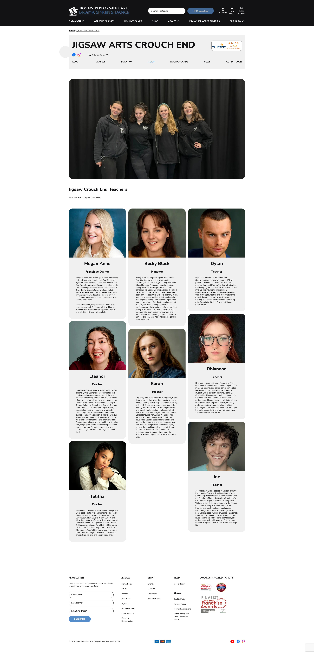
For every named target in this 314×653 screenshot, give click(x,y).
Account (223, 13)
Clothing (151, 588)
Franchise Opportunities (204, 21)
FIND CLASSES (200, 10)
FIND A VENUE (76, 21)
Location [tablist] (126, 61)
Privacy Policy (180, 604)
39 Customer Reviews (233, 48)
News (124, 588)
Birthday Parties (128, 608)
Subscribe (79, 619)
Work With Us (127, 613)
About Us (173, 21)
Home (72, 30)
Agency (124, 603)
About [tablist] (76, 61)
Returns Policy (154, 598)
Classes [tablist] (100, 61)
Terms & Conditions (182, 609)
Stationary (152, 593)
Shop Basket (232, 12)
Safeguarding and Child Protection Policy (181, 616)
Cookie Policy (180, 599)
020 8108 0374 (100, 54)
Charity (151, 584)
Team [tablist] (151, 61)
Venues (124, 593)
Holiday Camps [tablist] (179, 61)
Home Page (126, 584)
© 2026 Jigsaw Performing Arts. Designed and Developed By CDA (94, 641)
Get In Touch (237, 21)
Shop (155, 21)
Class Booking (241, 12)
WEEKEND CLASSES (104, 21)
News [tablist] (207, 61)
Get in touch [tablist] (234, 61)
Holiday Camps (133, 21)
